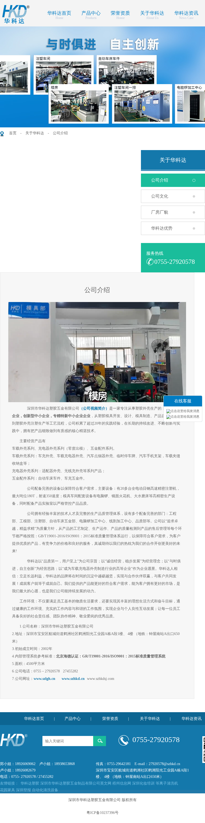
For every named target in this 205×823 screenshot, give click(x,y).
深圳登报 (23, 790)
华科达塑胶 (30, 783)
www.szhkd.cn (73, 679)
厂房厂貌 (159, 212)
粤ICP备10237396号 (102, 813)
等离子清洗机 (167, 783)
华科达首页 (59, 12)
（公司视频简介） (94, 408)
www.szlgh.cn (44, 679)
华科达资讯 (186, 12)
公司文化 (159, 196)
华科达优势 (161, 228)
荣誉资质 (120, 12)
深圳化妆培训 (143, 783)
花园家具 (7, 790)
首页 (13, 133)
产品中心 (91, 12)
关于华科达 (152, 12)
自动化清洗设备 (45, 790)
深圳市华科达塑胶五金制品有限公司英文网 (75, 783)
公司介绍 (60, 133)
